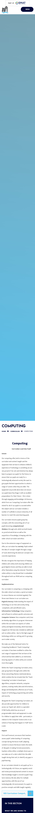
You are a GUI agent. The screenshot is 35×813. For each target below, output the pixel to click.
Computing (28, 431)
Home (4, 431)
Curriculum (15, 431)
